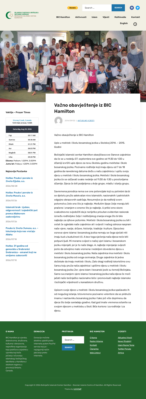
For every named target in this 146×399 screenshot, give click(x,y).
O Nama (93, 337)
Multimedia (120, 17)
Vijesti (106, 17)
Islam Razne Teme (126, 345)
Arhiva (121, 353)
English (124, 23)
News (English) (124, 341)
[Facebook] (132, 7)
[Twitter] (138, 7)
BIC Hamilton (63, 17)
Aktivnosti (80, 17)
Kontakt (135, 17)
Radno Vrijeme (96, 341)
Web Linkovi (95, 353)
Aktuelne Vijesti (86, 121)
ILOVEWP (77, 389)
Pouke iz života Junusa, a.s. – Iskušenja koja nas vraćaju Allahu (22, 231)
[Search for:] (97, 7)
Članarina (94, 349)
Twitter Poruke (124, 349)
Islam (94, 17)
